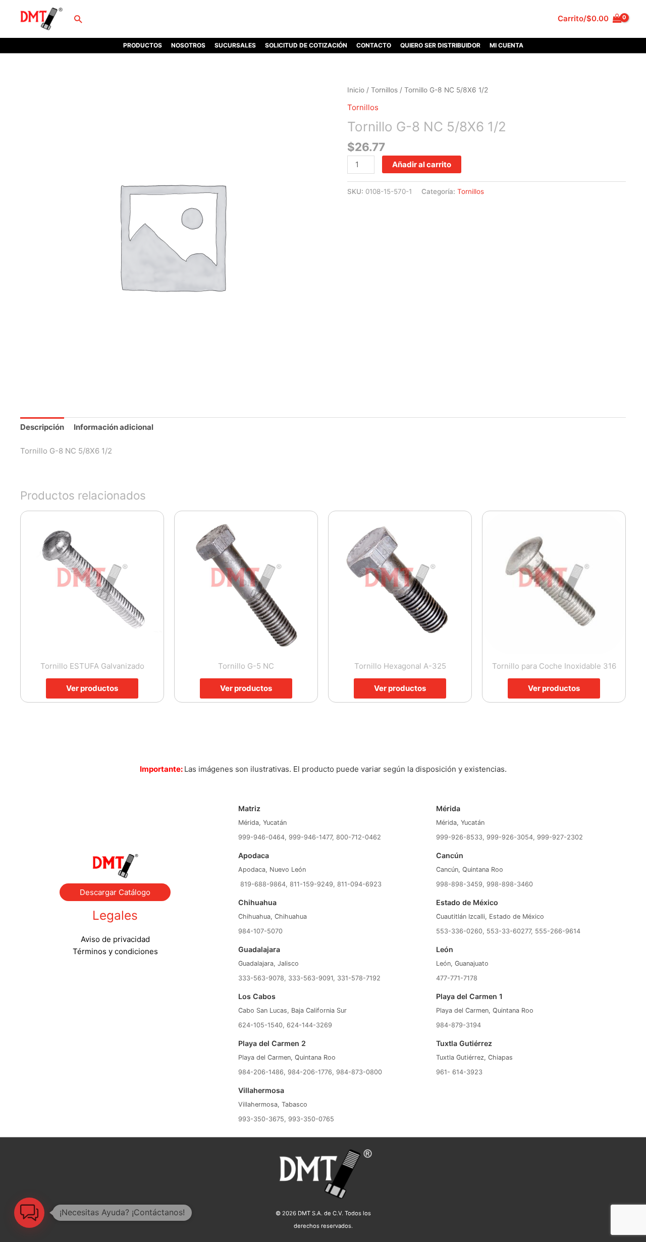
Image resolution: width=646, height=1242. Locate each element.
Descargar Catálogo (115, 892)
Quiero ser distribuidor (440, 45)
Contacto (373, 45)
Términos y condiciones (115, 951)
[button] (78, 19)
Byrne (115, 813)
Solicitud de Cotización (306, 45)
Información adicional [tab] (113, 427)
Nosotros (188, 45)
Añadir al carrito (421, 164)
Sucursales (235, 45)
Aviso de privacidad (115, 939)
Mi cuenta (506, 45)
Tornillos (384, 90)
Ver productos (92, 688)
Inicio (355, 90)
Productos (142, 45)
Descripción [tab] (42, 427)
